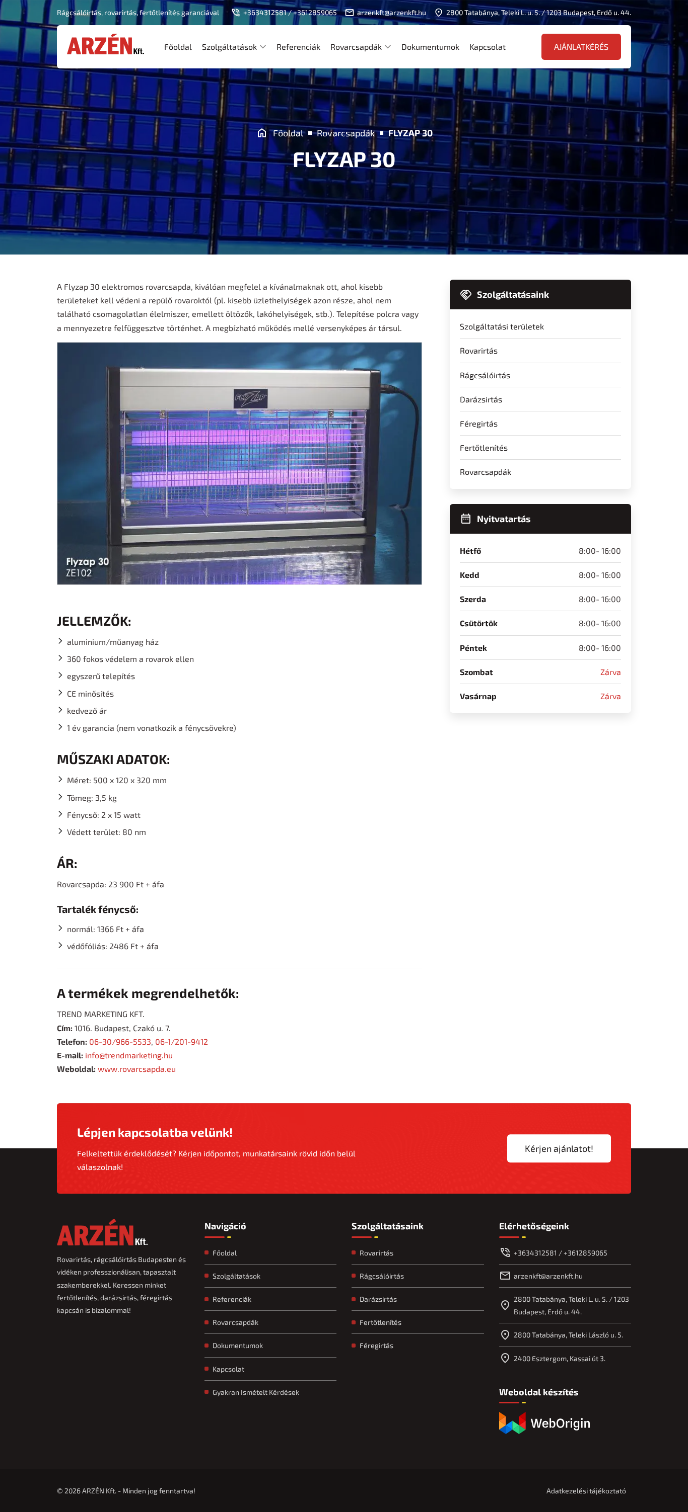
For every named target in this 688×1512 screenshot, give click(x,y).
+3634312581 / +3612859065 (560, 1252)
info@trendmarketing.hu (129, 1055)
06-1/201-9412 (181, 1041)
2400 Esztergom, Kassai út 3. (559, 1358)
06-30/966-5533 (120, 1041)
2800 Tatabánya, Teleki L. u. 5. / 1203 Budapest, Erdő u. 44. (571, 1305)
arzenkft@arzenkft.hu (548, 1276)
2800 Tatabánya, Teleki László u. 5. (568, 1334)
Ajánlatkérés (581, 46)
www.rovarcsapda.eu (137, 1068)
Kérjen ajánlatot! (559, 1148)
